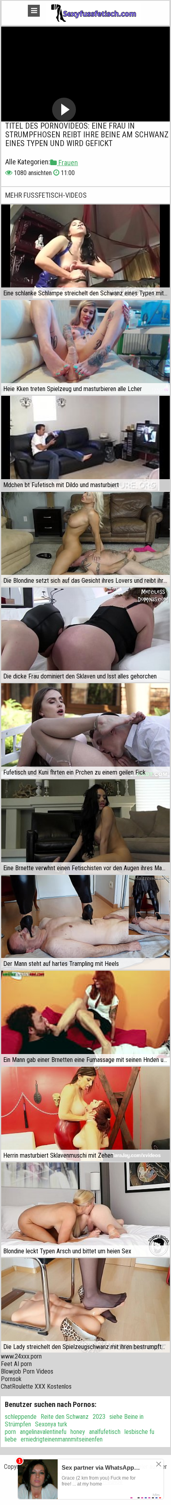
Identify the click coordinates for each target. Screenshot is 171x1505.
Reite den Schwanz (65, 1416)
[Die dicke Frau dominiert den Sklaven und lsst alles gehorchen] (85, 635)
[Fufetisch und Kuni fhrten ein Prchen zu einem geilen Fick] (85, 730)
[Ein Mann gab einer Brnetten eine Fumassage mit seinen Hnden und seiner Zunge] (85, 1018)
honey (77, 1432)
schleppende (21, 1416)
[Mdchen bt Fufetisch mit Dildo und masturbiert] (85, 443)
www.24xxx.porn (21, 1356)
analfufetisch (104, 1432)
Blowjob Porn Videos (27, 1371)
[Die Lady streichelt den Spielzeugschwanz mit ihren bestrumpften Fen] (85, 1305)
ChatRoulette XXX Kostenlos (36, 1386)
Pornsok (11, 1379)
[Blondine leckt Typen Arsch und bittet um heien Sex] (85, 1209)
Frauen (67, 162)
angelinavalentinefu (43, 1432)
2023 (99, 1416)
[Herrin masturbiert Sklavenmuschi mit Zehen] (85, 1114)
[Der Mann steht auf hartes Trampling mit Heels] (85, 922)
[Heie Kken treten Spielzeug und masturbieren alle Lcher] (85, 347)
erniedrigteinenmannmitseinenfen (62, 1439)
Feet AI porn (16, 1364)
